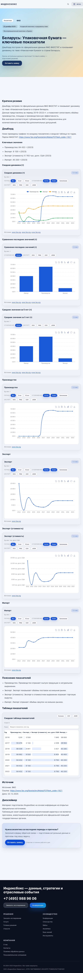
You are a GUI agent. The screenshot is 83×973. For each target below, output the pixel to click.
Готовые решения (9, 925)
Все (13, 181)
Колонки (61, 716)
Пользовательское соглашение (14, 955)
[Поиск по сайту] (68, 4)
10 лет (27, 181)
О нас (5, 944)
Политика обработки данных (14, 951)
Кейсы (45, 925)
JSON (34, 185)
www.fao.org (16, 232)
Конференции (37, 905)
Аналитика (8, 20)
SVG (14, 185)
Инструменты (48, 936)
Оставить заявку (12, 63)
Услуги (5, 922)
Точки (54, 181)
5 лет (20, 181)
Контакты (6, 948)
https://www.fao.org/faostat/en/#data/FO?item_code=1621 (45, 137)
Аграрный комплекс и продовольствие (34, 26)
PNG (20, 185)
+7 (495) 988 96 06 (20, 898)
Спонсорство (48, 922)
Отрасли (6, 929)
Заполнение (63, 181)
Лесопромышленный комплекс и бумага (17, 31)
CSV (27, 185)
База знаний (47, 932)
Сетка (46, 181)
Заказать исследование (15, 905)
